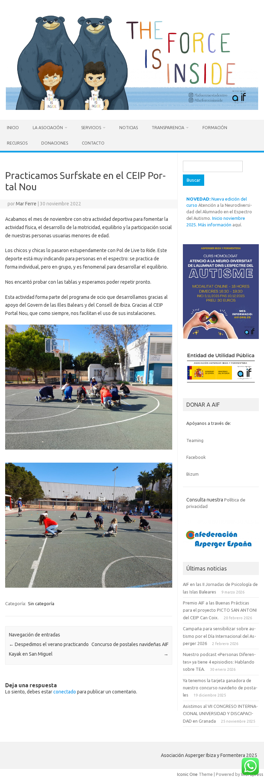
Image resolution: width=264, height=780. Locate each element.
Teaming (195, 440)
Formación (214, 127)
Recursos (17, 143)
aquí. (237, 224)
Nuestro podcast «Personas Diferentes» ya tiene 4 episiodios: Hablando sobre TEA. (219, 661)
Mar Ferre (26, 203)
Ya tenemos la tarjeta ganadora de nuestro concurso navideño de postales (220, 688)
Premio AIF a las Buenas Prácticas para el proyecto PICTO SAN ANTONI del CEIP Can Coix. (220, 610)
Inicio (13, 127)
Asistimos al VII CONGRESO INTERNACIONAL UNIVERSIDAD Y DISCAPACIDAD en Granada (220, 713)
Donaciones (54, 143)
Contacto (93, 143)
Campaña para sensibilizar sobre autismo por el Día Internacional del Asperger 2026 (219, 636)
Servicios (91, 127)
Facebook (196, 457)
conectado (64, 691)
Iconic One (187, 774)
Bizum (192, 474)
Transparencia (168, 127)
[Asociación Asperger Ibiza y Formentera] (132, 108)
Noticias (128, 127)
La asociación (48, 127)
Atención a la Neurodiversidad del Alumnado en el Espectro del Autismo (219, 212)
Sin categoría (41, 603)
